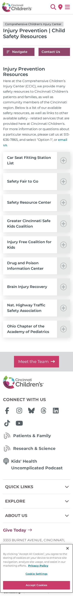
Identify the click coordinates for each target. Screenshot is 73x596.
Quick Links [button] (19, 486)
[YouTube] (19, 423)
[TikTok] (7, 423)
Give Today (14, 530)
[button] (53, 7)
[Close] (67, 548)
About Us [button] (16, 515)
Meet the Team (33, 361)
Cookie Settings (36, 573)
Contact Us (51, 52)
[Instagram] (19, 410)
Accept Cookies (36, 585)
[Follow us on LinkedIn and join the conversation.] (56, 410)
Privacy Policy (38, 565)
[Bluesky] (31, 410)
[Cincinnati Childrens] (36, 382)
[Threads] (44, 410)
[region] (36, 568)
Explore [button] (15, 501)
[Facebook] (7, 410)
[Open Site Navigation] (67, 7)
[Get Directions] (60, 7)
